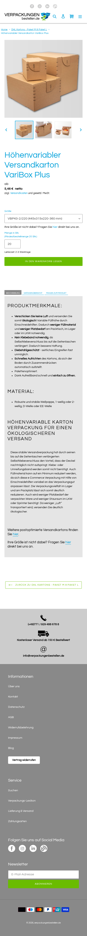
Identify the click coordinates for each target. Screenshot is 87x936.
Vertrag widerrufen (24, 760)
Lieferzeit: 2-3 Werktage (17, 252)
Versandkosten (19, 193)
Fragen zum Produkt (56, 293)
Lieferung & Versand (20, 811)
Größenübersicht (33, 293)
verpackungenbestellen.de (47, 923)
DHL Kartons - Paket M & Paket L (29, 29)
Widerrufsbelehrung (20, 727)
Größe (7, 211)
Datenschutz (16, 707)
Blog (11, 748)
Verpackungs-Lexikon (22, 800)
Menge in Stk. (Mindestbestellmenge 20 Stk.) (20, 235)
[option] (24, 130)
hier (55, 227)
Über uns (14, 686)
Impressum (15, 737)
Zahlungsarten (17, 821)
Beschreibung (13, 293)
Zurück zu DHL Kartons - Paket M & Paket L (47, 585)
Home (4, 29)
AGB (11, 717)
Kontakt (13, 696)
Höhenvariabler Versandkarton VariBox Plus (25, 33)
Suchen (13, 790)
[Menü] (80, 16)
